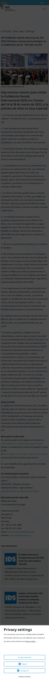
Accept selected (24, 657)
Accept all (24, 670)
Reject (24, 664)
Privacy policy (30, 641)
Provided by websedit (24, 676)
